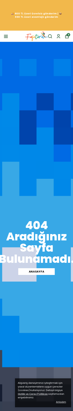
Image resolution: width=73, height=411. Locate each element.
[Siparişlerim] (58, 36)
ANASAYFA (36, 271)
